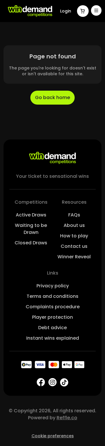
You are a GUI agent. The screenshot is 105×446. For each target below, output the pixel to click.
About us (74, 225)
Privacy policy (52, 285)
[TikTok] (64, 382)
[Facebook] (41, 382)
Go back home (52, 97)
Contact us (74, 246)
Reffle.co (67, 417)
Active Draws (31, 215)
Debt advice (52, 327)
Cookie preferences (53, 436)
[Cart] (83, 11)
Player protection (52, 317)
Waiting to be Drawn (31, 229)
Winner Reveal (74, 256)
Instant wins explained (52, 338)
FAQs (74, 215)
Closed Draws (31, 242)
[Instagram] (52, 382)
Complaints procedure (53, 306)
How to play (74, 235)
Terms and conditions (52, 296)
